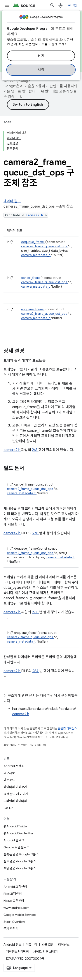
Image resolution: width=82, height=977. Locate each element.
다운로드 (9, 780)
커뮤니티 (31, 944)
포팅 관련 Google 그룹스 (19, 868)
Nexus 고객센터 (13, 901)
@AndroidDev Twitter (18, 833)
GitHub (8, 808)
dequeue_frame (33, 242)
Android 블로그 (13, 840)
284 (35, 671)
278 (35, 533)
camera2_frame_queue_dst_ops (44, 246)
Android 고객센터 (15, 887)
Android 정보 (12, 944)
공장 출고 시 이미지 (15, 794)
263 (35, 450)
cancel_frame (31, 278)
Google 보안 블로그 (16, 847)
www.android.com (16, 908)
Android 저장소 (13, 766)
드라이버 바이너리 (15, 801)
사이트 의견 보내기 (45, 951)
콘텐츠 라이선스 (67, 728)
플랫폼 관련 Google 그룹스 (21, 854)
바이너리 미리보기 (15, 787)
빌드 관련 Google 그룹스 (19, 861)
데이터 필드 (12, 201)
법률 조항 (48, 944)
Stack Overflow (14, 922)
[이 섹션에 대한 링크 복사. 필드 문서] (29, 468)
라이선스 (64, 944)
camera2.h (35, 215)
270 (35, 612)
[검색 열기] (52, 5)
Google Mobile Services (19, 915)
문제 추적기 (10, 929)
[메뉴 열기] (7, 5)
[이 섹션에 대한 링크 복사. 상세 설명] (29, 351)
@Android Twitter (15, 826)
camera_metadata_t (36, 255)
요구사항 (9, 773)
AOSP (7, 122)
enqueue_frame (32, 309)
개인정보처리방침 (17, 951)
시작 (41, 70)
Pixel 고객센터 (12, 894)
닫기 (41, 56)
